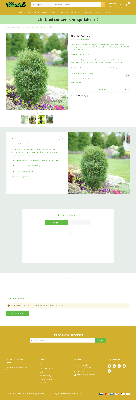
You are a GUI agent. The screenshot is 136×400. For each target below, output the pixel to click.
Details (14, 138)
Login (110, 6)
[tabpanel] (99, 163)
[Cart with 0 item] (127, 4)
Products (19, 12)
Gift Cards (43, 383)
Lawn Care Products (46, 368)
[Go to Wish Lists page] (121, 4)
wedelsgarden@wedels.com (86, 375)
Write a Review (17, 313)
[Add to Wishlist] (127, 75)
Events (8, 12)
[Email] (79, 96)
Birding (42, 372)
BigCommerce (39, 394)
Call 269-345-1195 (82, 371)
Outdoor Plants (32, 12)
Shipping (56, 222)
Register (115, 6)
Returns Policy (80, 222)
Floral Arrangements (48, 12)
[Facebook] (76, 96)
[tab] (96, 189)
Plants (42, 365)
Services (63, 12)
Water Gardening (45, 376)
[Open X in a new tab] (119, 366)
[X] (85, 96)
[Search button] (103, 4)
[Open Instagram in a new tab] (114, 366)
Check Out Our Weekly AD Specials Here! (68, 19)
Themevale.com (76, 394)
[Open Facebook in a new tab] (109, 366)
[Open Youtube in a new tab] (124, 366)
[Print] (82, 96)
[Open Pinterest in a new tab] (109, 371)
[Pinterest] (88, 96)
